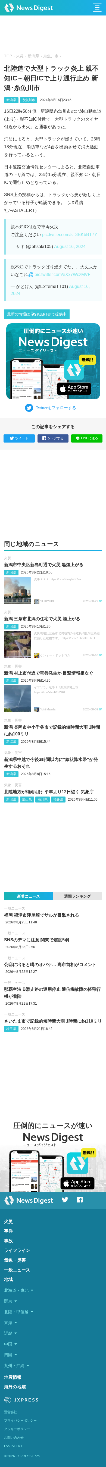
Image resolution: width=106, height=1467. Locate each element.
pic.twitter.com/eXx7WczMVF (63, 274)
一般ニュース (14, 908)
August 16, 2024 (70, 246)
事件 (8, 1231)
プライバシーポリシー (20, 1420)
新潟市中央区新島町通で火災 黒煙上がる (43, 564)
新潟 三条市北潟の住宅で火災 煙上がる (42, 618)
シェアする (55, 438)
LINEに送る (89, 438)
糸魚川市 (50, 56)
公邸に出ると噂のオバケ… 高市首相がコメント (50, 964)
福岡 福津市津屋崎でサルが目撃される (41, 915)
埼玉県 (11, 1029)
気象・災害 (13, 666)
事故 (8, 1241)
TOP (8, 56)
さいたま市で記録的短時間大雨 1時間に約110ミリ (53, 1021)
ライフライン (17, 1250)
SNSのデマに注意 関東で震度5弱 (36, 940)
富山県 (27, 799)
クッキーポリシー (17, 1429)
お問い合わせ (14, 1438)
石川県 (43, 799)
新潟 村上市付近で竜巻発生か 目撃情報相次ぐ (48, 673)
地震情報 (12, 1377)
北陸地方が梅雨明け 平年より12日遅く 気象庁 (49, 791)
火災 (20, 56)
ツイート (21, 438)
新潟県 (33, 56)
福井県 (58, 799)
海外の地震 (15, 1386)
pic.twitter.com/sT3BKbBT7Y (69, 234)
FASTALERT (13, 1446)
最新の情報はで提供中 (37, 314)
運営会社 (10, 1412)
